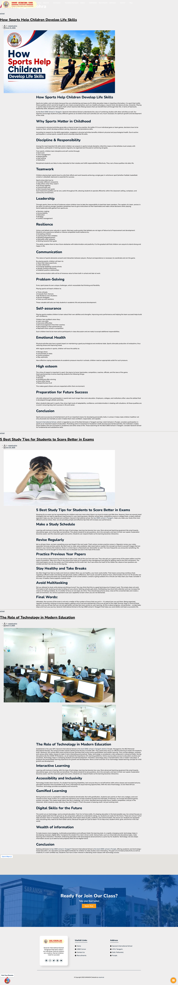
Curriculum (57, 3)
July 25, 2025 (10, 447)
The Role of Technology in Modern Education (37, 617)
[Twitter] (53, 960)
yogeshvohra (12, 26)
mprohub (101, 977)
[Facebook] (46, 960)
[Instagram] (50, 960)
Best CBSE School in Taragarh (51, 112)
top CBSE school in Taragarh (103, 518)
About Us (46, 3)
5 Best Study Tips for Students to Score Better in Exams (47, 439)
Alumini (122, 3)
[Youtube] (61, 960)
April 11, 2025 (10, 625)
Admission (112, 3)
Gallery (82, 3)
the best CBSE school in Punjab (105, 849)
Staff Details (93, 3)
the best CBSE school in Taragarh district (92, 749)
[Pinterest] (57, 960)
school (2, 13)
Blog (131, 3)
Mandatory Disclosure (72, 3)
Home (39, 3)
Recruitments (103, 3)
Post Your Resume (7, 975)
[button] (47, 3)
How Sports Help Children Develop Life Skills (38, 19)
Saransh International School (46, 422)
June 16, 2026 (11, 28)
